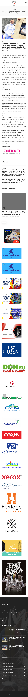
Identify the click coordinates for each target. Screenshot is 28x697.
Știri (6, 11)
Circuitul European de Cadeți (14, 675)
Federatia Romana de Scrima (7, 216)
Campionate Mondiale (14, 669)
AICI (6, 143)
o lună (10, 632)
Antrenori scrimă (14, 660)
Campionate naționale (14, 672)
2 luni (10, 640)
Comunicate (14, 678)
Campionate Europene (14, 666)
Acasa (3, 11)
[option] (14, 205)
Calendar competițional (14, 663)
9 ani (13, 216)
